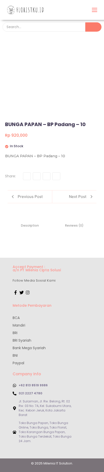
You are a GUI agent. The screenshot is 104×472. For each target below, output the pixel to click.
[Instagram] (28, 292)
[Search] (93, 27)
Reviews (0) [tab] (74, 225)
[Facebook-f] (16, 292)
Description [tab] (30, 225)
